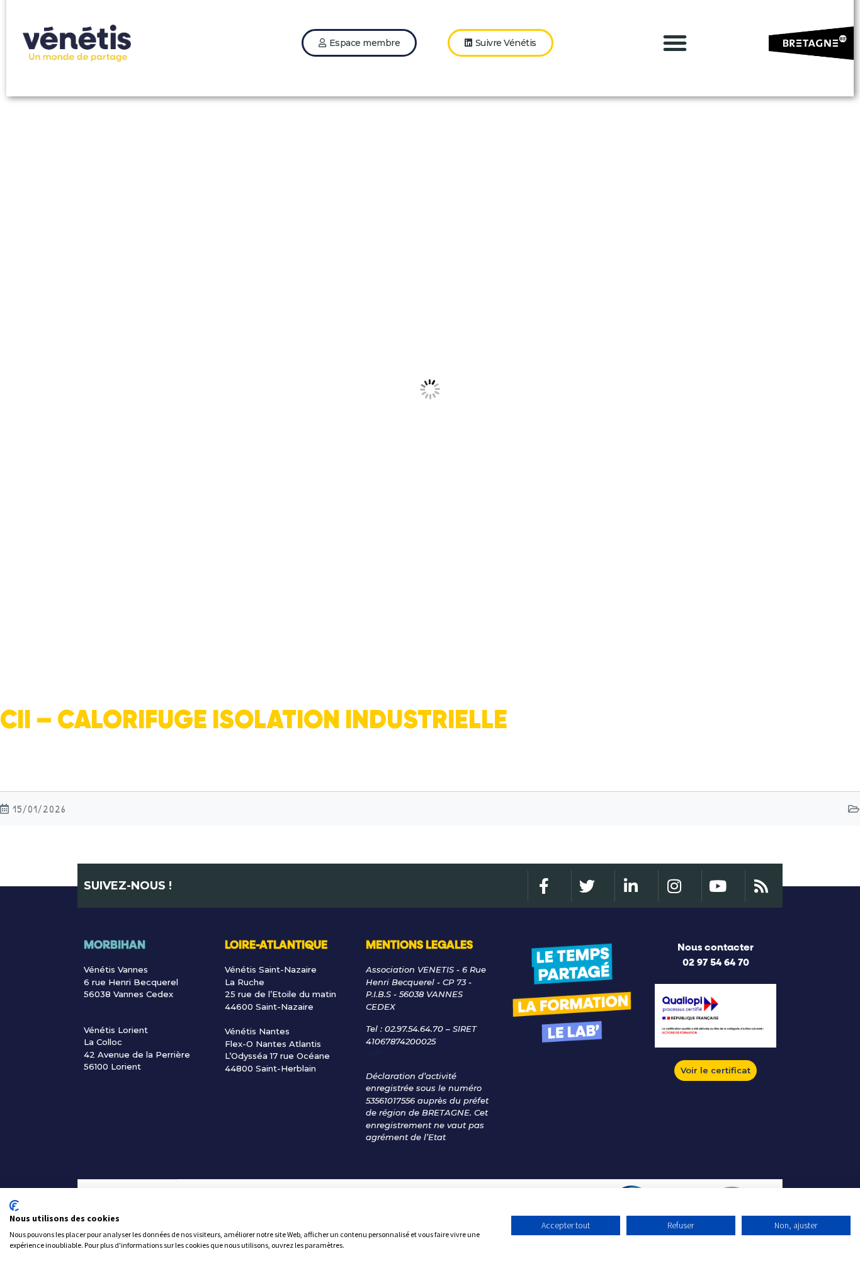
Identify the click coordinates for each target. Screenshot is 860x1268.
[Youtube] (717, 885)
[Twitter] (587, 885)
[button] (675, 43)
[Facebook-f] (543, 885)
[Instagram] (673, 885)
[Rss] (760, 885)
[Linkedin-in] (630, 885)
